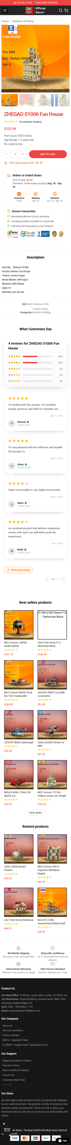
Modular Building (23, 21)
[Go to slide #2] (27, 100)
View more (35, 813)
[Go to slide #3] (45, 100)
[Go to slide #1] (9, 100)
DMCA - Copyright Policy (15, 1040)
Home (5, 21)
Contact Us (8, 1075)
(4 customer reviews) (30, 121)
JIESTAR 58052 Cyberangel (18, 742)
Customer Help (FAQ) (13, 1079)
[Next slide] (64, 58)
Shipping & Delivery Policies (16, 1060)
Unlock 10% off (7, 1130)
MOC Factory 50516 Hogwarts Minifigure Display (48, 870)
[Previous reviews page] (47, 579)
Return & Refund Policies (15, 1070)
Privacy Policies (10, 1035)
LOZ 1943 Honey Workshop (18, 920)
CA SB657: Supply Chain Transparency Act (24, 1044)
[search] (61, 10)
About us (7, 1025)
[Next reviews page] (64, 579)
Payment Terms (10, 1065)
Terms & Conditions (12, 1030)
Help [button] (65, 1141)
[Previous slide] (6, 58)
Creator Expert (40, 309)
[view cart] (66, 10)
